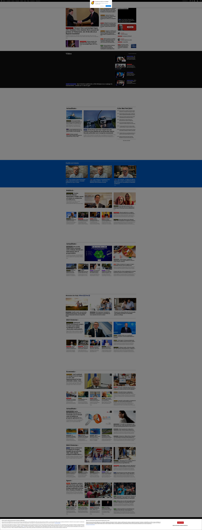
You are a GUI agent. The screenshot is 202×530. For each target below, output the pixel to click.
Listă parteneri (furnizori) (90, 524)
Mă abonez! (108, 6)
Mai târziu (102, 6)
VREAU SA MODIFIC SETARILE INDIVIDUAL (180, 525)
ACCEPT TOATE (180, 522)
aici (23, 526)
